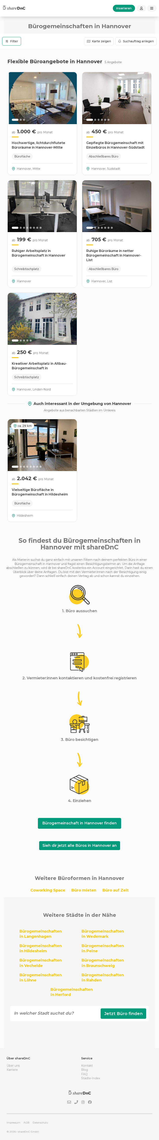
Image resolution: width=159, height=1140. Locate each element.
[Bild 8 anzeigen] (41, 228)
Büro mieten (83, 890)
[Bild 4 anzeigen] (102, 120)
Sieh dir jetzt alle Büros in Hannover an (79, 845)
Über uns (13, 1065)
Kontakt (87, 1065)
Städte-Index (90, 1078)
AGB (26, 1122)
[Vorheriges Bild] (13, 98)
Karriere (12, 1070)
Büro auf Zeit (115, 890)
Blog (84, 1070)
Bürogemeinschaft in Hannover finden (79, 823)
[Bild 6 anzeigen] (108, 120)
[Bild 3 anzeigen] (24, 120)
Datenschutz (40, 1122)
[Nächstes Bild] (71, 98)
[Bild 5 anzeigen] (105, 120)
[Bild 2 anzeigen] (21, 120)
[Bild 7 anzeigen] (37, 228)
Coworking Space (47, 890)
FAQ (84, 1074)
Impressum (13, 1122)
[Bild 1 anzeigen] (15, 120)
